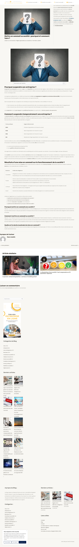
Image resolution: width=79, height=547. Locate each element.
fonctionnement (59, 25)
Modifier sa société (7, 365)
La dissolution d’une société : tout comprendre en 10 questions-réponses (55, 273)
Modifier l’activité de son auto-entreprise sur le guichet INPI (18, 470)
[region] (15, 537)
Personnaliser (7, 542)
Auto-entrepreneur (7, 350)
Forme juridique (7, 363)
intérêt (69, 20)
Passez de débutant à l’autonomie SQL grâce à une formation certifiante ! (8, 472)
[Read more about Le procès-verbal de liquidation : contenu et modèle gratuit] (20, 265)
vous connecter (8, 287)
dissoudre (14, 201)
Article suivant (75, 245)
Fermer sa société (7, 359)
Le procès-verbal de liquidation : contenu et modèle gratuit (19, 276)
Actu (4, 345)
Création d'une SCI (7, 356)
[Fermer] (26, 530)
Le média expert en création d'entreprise (50, 525)
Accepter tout (22, 542)
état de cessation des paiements (49, 110)
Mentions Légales (45, 527)
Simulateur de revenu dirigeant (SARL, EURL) (51, 531)
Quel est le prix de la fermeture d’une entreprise (18, 200)
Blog (42, 522)
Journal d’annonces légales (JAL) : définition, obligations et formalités (18, 389)
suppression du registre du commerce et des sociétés (48, 96)
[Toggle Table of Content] (63, 83)
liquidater (20, 201)
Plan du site (43, 529)
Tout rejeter (15, 542)
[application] (37, 2)
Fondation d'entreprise (8, 361)
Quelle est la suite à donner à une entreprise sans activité (20, 198)
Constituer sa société (8, 354)
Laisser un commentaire (10, 40)
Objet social (6, 367)
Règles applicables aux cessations (24, 40)
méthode (71, 22)
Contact (42, 523)
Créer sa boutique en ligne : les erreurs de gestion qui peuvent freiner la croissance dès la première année (46, 504)
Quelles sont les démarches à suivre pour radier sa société (20, 203)
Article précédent (4, 245)
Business (5, 352)
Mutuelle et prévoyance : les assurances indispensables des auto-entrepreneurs (7, 431)
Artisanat (5, 348)
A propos (43, 520)
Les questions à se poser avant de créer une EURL (8, 408)
